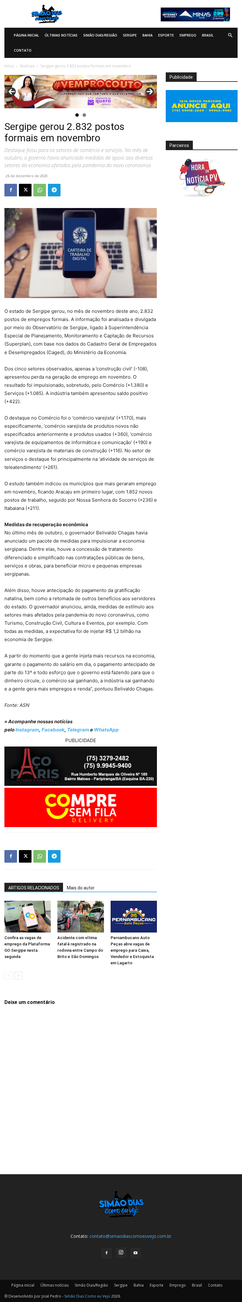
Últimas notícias (61, 35)
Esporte (166, 35)
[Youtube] (135, 1253)
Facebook (53, 730)
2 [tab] (84, 115)
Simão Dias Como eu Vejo (87, 1296)
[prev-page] (8, 975)
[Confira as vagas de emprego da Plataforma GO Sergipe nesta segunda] (27, 917)
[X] (25, 190)
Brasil (208, 35)
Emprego (188, 35)
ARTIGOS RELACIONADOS (33, 887)
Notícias (27, 66)
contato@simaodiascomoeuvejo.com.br (130, 1236)
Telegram (78, 730)
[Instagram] (121, 1253)
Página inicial (26, 35)
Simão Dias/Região (100, 35)
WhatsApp (106, 730)
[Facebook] (10, 190)
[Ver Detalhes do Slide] (80, 91)
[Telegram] (54, 190)
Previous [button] (12, 91)
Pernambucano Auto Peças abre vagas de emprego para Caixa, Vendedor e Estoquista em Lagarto (132, 950)
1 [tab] (77, 115)
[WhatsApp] (39, 190)
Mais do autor (81, 887)
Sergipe (130, 35)
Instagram (27, 730)
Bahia (147, 35)
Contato (23, 50)
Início (9, 66)
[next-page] (18, 975)
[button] (230, 35)
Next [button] (150, 91)
